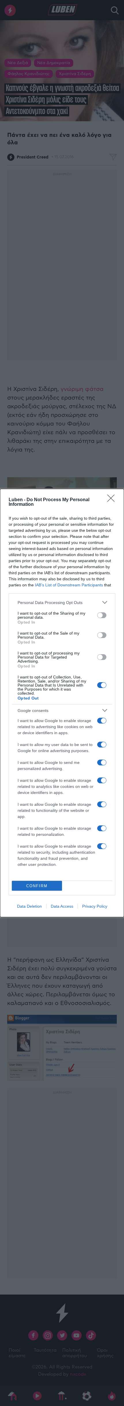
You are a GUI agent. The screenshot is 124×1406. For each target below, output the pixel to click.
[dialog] (62, 703)
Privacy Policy (94, 906)
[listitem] (62, 602)
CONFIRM (37, 886)
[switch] (101, 615)
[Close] (112, 500)
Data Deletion (29, 906)
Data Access (62, 906)
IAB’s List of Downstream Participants (69, 585)
